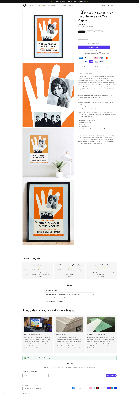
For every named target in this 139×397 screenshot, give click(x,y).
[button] (33, 5)
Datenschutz (57, 367)
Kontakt (86, 367)
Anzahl (79, 35)
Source (79, 99)
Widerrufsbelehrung (66, 367)
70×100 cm (98, 31)
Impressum (92, 367)
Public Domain (85, 106)
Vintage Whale (28, 393)
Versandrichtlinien (48, 367)
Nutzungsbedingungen (77, 367)
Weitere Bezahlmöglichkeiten (93, 50)
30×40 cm (81, 31)
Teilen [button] (80, 148)
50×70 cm (90, 31)
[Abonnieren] (46, 375)
